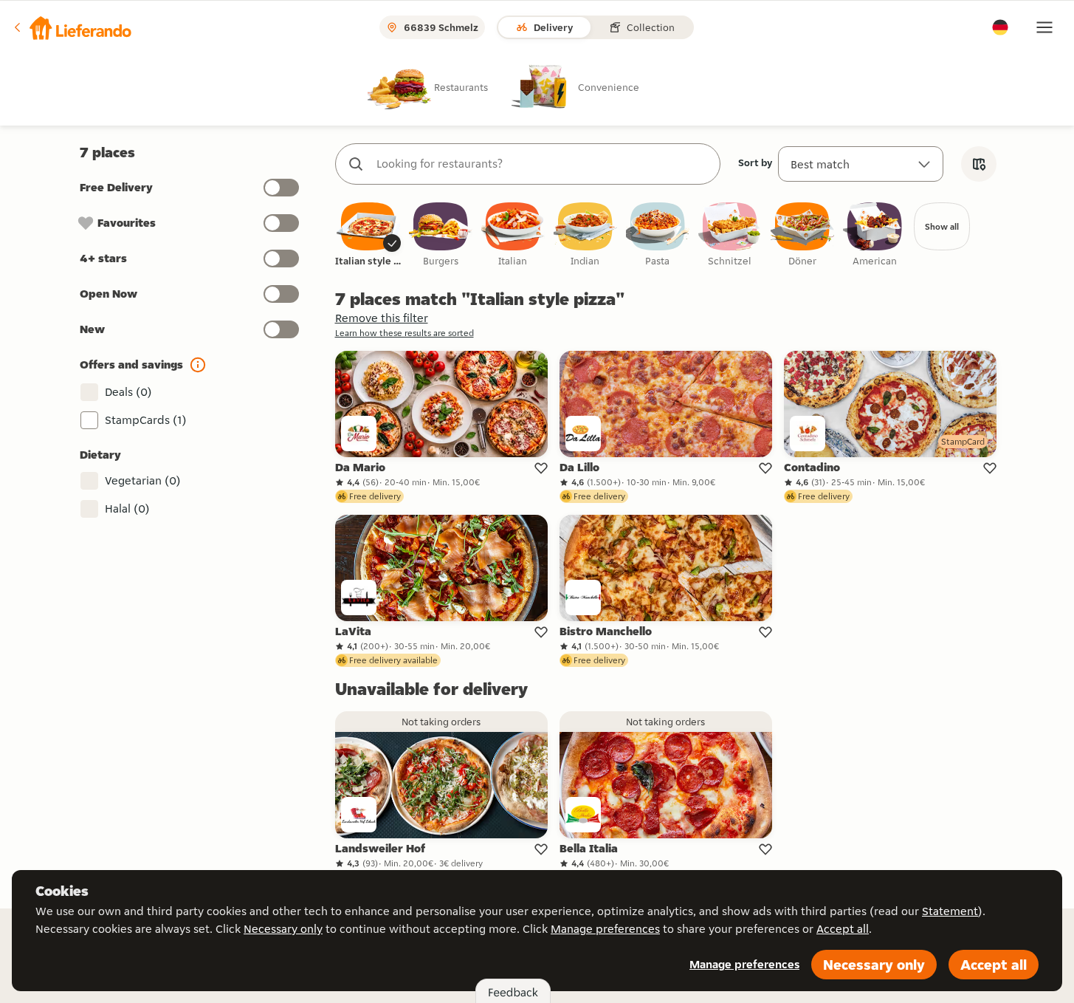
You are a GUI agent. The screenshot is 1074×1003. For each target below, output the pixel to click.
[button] (71, 27)
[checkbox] (368, 235)
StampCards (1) (146, 420)
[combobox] (542, 164)
